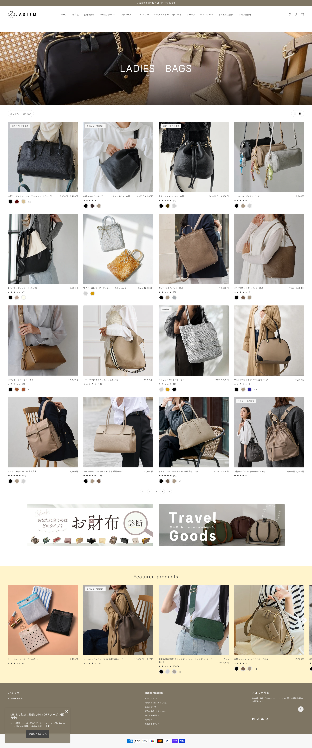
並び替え (14, 113)
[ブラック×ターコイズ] (10, 202)
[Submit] (301, 709)
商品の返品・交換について (156, 711)
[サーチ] (290, 14)
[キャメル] (23, 389)
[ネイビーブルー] (250, 389)
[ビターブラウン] (168, 206)
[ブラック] (86, 206)
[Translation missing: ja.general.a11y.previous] (8, 587)
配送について (150, 707)
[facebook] (253, 719)
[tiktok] (267, 719)
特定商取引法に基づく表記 (156, 703)
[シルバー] (250, 206)
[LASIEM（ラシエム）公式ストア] (22, 14)
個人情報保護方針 (152, 715)
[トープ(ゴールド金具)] (243, 669)
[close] (66, 711)
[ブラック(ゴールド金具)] (237, 669)
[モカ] (17, 298)
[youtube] (262, 719)
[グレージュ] (99, 206)
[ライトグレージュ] (174, 206)
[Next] (304, 620)
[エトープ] (168, 481)
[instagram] (258, 719)
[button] (294, 113)
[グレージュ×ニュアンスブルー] (23, 202)
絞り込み (27, 113)
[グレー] (174, 298)
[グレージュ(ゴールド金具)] (250, 669)
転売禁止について (152, 724)
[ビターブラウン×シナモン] (17, 202)
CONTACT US (151, 698)
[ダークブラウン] (92, 206)
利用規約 (148, 720)
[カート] (302, 14)
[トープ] (243, 298)
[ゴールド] (92, 293)
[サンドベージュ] (174, 672)
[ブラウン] (17, 389)
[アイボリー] (23, 298)
